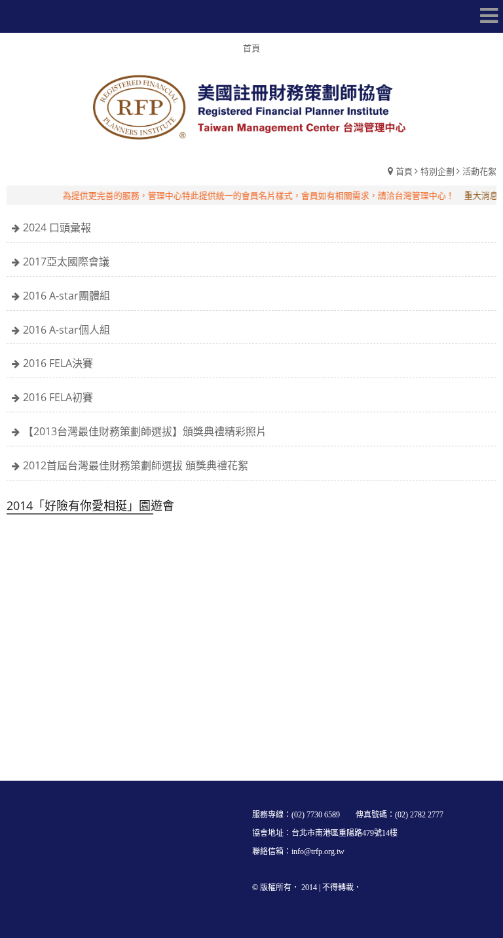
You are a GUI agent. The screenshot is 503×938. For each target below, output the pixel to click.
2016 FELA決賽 (58, 363)
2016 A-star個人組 (66, 329)
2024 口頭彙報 (57, 227)
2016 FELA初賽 (58, 397)
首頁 (404, 171)
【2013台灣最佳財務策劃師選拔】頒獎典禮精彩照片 (145, 431)
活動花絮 (479, 171)
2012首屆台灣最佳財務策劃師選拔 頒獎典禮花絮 (135, 465)
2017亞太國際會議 (66, 261)
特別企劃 (437, 171)
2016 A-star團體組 (66, 295)
